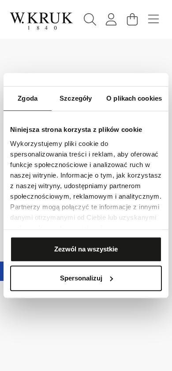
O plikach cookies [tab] (134, 98)
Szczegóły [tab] (76, 98)
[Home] (41, 21)
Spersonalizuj (81, 278)
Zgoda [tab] (27, 98)
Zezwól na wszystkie (86, 249)
